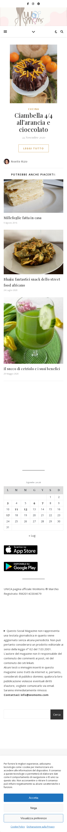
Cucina (33, 109)
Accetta (33, 797)
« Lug (32, 535)
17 (7, 515)
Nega (33, 808)
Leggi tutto (33, 148)
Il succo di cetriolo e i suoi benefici (32, 369)
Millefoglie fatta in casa (23, 218)
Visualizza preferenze (33, 818)
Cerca (56, 714)
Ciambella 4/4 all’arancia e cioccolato (34, 122)
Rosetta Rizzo (19, 161)
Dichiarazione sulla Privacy (41, 826)
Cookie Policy (18, 826)
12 (25, 509)
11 (16, 509)
